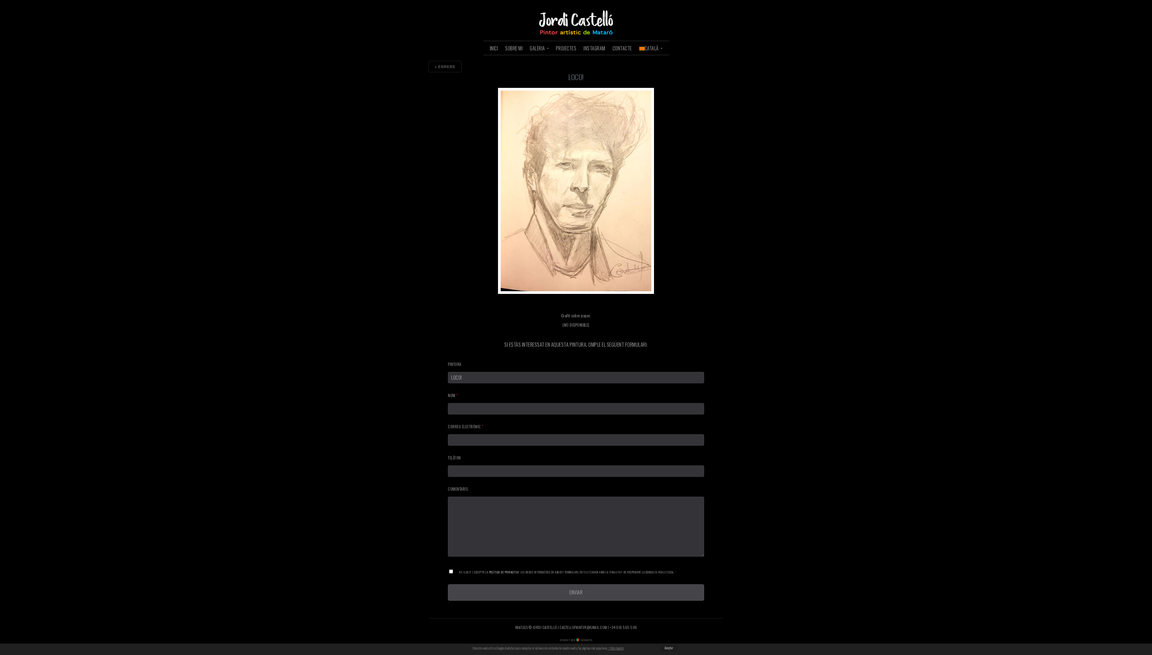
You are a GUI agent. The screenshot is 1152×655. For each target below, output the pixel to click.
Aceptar (668, 647)
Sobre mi (514, 48)
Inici (494, 48)
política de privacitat (504, 572)
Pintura (454, 364)
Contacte (622, 48)
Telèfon (454, 458)
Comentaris (458, 489)
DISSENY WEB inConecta (576, 640)
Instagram (594, 48)
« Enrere (445, 67)
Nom (453, 395)
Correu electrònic (466, 426)
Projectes (566, 48)
